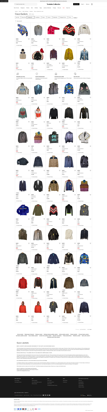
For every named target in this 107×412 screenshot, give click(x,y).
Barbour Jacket (38, 334)
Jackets (31, 11)
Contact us (65, 382)
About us (80, 380)
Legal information (26, 395)
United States (24, 410)
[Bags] (42, 7)
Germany (28, 410)
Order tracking (34, 380)
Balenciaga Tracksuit (29, 334)
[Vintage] (56, 7)
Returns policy (34, 383)
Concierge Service (18, 382)
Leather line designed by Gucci (23, 370)
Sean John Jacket (86, 335)
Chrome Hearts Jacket (84, 334)
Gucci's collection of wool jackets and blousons (27, 368)
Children (36, 7)
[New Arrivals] (19, 7)
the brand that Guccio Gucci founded (37, 348)
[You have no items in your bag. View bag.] (92, 4)
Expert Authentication (40, 76)
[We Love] (61, 7)
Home (16, 11)
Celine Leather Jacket (64, 334)
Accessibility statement (19, 395)
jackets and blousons (44, 366)
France (15, 410)
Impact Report (81, 383)
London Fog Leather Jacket (45, 335)
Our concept (17, 380)
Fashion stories (81, 387)
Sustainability (81, 382)
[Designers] (25, 7)
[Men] (33, 7)
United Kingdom (19, 410)
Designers (23, 7)
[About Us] (70, 7)
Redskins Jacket (76, 335)
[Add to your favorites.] (29, 39)
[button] (92, 4)
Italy (33, 410)
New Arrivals (16, 7)
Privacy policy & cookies (37, 395)
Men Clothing (25, 11)
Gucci (20, 11)
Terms (31, 395)
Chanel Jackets (73, 334)
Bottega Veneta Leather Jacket (51, 334)
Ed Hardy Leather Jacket (21, 335)
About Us (68, 7)
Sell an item (76, 4)
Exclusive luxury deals (59, 76)
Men (32, 7)
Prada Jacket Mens (67, 335)
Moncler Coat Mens (57, 335)
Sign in (82, 4)
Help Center (65, 380)
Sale (63, 7)
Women (27, 7)
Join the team (81, 385)
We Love (59, 7)
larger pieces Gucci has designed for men (26, 355)
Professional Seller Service (52, 385)
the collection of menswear (50, 362)
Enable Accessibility (4, 1)
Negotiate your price (20, 76)
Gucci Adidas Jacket (33, 335)
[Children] (38, 7)
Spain (31, 410)
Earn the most (77, 76)
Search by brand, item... (20, 4)
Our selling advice (50, 382)
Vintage (54, 7)
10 (88, 329)
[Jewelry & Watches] (51, 7)
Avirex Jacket (20, 334)
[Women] (30, 7)
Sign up (87, 4)
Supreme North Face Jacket (53, 337)
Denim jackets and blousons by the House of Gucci (27, 369)
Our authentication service (37, 382)
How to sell (49, 380)
